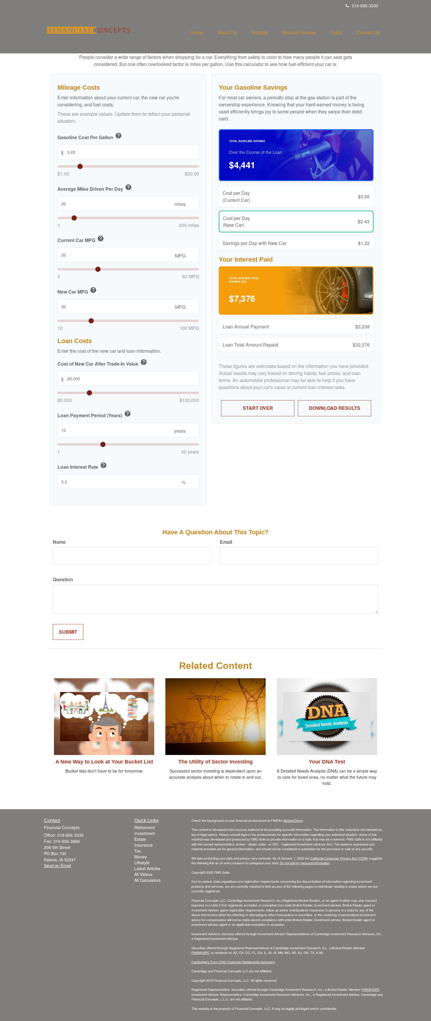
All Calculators (147, 880)
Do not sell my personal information (305, 862)
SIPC (205, 952)
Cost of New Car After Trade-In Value (102, 363)
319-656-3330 (365, 5)
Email (226, 542)
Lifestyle (142, 862)
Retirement (144, 827)
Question (63, 579)
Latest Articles (147, 868)
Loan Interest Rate (82, 466)
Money (140, 857)
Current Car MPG (80, 239)
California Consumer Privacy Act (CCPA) (339, 858)
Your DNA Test (327, 762)
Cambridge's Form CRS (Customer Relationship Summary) (233, 961)
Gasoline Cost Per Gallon (89, 136)
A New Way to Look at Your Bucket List (104, 762)
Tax (137, 851)
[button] (227, 32)
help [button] (118, 135)
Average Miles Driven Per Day (94, 188)
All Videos (143, 874)
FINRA (196, 952)
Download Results (334, 408)
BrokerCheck (293, 820)
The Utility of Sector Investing (215, 762)
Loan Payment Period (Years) (94, 414)
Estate (140, 839)
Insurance (143, 845)
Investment (144, 833)
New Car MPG (77, 291)
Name (59, 542)
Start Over (258, 408)
